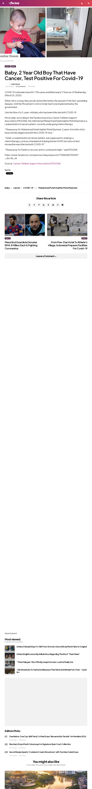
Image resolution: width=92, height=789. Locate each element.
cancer (17, 188)
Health (7, 66)
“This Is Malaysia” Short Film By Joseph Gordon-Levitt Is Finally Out (44, 662)
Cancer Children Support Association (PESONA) (37, 163)
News (13, 66)
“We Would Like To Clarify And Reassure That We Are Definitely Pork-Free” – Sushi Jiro (51, 671)
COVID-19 (30, 188)
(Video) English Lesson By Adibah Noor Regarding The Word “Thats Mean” (48, 654)
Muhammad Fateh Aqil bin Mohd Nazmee (58, 188)
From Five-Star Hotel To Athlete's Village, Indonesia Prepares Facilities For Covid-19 (67, 245)
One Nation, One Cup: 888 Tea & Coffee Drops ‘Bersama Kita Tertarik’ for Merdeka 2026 (47, 736)
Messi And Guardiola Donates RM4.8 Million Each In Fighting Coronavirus (21, 245)
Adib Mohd (15, 84)
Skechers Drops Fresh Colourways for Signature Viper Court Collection (40, 744)
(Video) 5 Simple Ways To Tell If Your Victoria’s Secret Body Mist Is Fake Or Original (51, 646)
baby (8, 188)
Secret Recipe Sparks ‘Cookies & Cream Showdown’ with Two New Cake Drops (43, 752)
